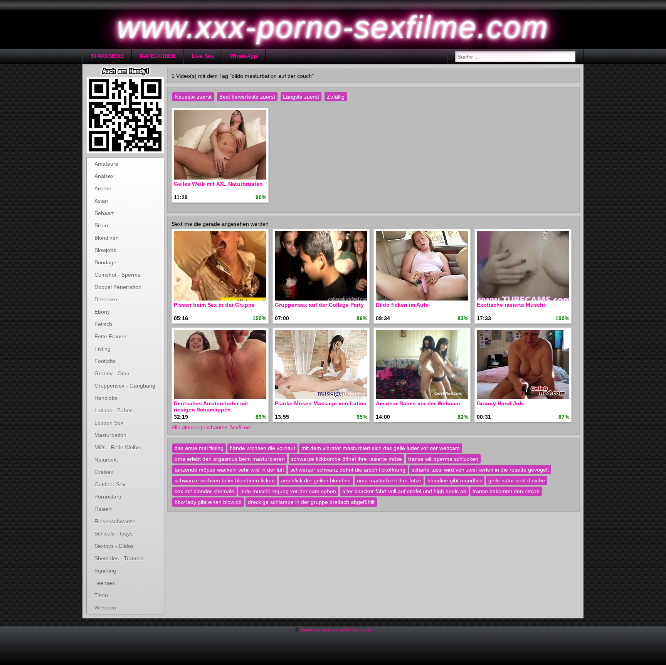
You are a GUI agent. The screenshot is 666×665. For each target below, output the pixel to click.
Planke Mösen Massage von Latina (321, 403)
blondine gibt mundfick (454, 480)
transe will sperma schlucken (443, 459)
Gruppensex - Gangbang (124, 386)
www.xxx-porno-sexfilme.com (335, 629)
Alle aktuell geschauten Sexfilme (211, 427)
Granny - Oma (112, 373)
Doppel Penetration (117, 287)
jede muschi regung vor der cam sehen (288, 491)
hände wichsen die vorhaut (262, 448)
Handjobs (106, 398)
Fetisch (103, 324)
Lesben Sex (108, 423)
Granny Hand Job (500, 403)
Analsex (104, 176)
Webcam (105, 608)
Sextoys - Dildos (114, 546)
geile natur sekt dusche (516, 480)
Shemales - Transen (119, 558)
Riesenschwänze (115, 521)
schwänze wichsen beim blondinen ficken (225, 480)
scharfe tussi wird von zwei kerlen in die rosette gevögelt (480, 470)
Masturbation (110, 435)
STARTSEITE (107, 56)
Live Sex (203, 56)
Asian (101, 201)
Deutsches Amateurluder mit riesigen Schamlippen (211, 406)
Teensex (104, 583)
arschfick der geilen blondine (316, 480)
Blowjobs (105, 250)
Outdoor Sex (109, 484)
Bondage (105, 262)
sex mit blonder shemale (204, 491)
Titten (101, 595)
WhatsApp (243, 56)
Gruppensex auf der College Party (319, 305)
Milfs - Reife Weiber (118, 447)
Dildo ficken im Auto (402, 305)
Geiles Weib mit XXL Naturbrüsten (218, 184)
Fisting (102, 349)
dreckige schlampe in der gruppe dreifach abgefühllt (311, 502)
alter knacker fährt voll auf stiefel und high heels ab (404, 491)
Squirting (105, 571)
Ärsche (102, 188)
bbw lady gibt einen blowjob (208, 502)
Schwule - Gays (113, 534)
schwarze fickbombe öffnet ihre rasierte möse (346, 459)
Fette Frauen (110, 336)
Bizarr (101, 225)
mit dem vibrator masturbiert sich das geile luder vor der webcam (380, 448)
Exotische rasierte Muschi (511, 305)
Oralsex (103, 472)
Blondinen (106, 238)
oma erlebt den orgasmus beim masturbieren (230, 459)
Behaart (104, 213)
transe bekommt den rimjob (506, 491)
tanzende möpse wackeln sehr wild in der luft (229, 470)
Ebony (102, 312)
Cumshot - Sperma (117, 275)
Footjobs (105, 361)
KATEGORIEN (157, 56)
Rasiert (103, 509)
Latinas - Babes (113, 410)
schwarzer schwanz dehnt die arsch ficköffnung (347, 470)
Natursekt (106, 460)
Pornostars (107, 497)
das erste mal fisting (199, 448)
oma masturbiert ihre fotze (389, 480)
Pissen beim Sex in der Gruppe (214, 305)
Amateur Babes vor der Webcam (418, 403)
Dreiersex (106, 299)
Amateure (106, 164)
